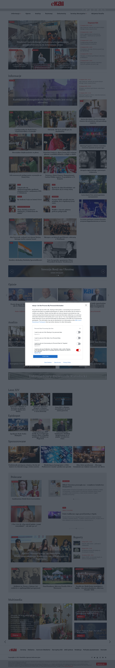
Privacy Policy (67, 362)
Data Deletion (48, 362)
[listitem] (57, 328)
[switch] (78, 332)
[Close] (86, 305)
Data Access (57, 362)
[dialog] (57, 334)
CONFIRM (45, 356)
